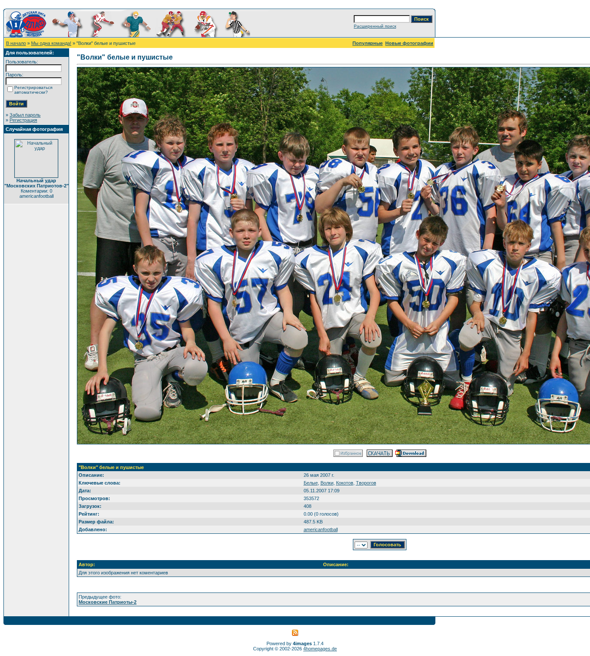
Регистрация (23, 120)
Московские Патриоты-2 (107, 602)
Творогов (366, 482)
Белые (311, 482)
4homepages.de (320, 648)
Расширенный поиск (375, 26)
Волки (326, 482)
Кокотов (344, 482)
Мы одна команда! (51, 43)
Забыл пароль (25, 114)
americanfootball (321, 529)
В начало (16, 43)
